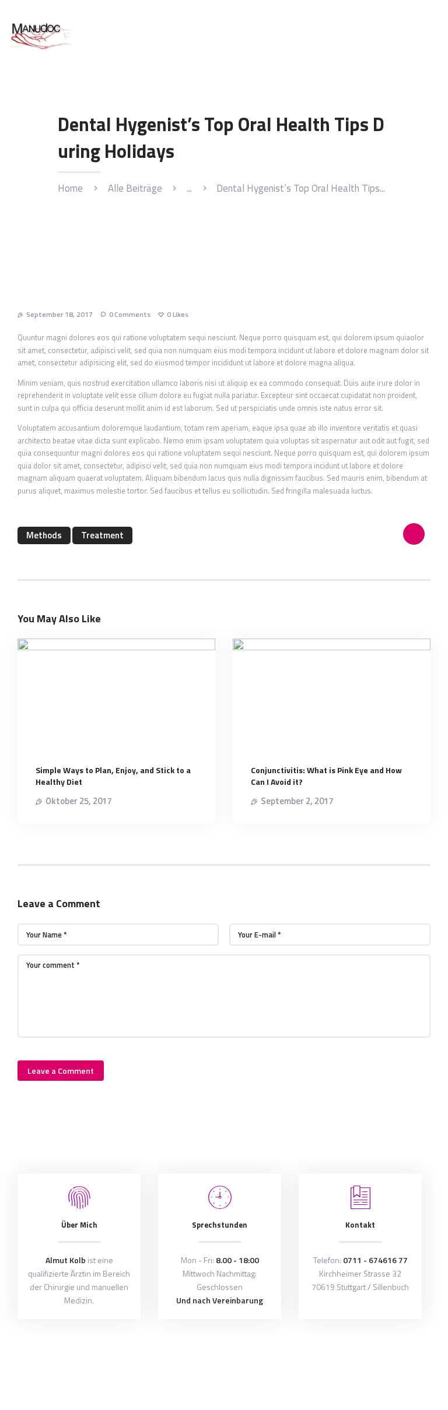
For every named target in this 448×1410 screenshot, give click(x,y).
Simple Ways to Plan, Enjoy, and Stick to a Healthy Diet (113, 776)
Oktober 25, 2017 (78, 801)
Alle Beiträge (135, 188)
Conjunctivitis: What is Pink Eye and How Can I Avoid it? (326, 776)
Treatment (102, 535)
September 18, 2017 (59, 314)
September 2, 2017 (297, 801)
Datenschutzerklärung (297, 1357)
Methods (44, 535)
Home (70, 188)
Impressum (358, 1357)
